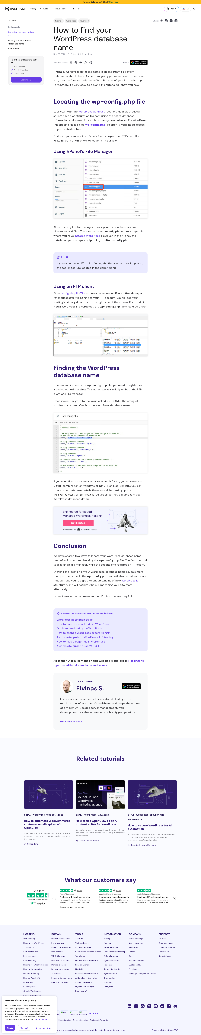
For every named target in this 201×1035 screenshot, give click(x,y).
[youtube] (156, 1006)
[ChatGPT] (71, 62)
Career (132, 951)
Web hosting (29, 938)
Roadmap (108, 965)
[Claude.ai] (76, 62)
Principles (133, 969)
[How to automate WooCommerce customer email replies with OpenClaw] (48, 794)
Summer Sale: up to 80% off (100, 2)
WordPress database (91, 111)
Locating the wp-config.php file (22, 34)
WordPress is (130, 580)
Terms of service (80, 1020)
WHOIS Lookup (58, 956)
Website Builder (82, 943)
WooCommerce (54, 815)
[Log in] (194, 9)
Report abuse (165, 956)
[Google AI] (80, 62)
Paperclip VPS (29, 986)
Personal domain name (61, 978)
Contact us (164, 951)
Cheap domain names (61, 947)
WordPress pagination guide (75, 619)
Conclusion (13, 48)
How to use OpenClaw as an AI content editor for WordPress (96, 822)
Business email (29, 956)
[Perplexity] (90, 62)
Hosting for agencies (32, 969)
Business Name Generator (87, 973)
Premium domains (59, 982)
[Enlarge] (144, 165)
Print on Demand (83, 965)
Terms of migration (112, 969)
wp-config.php (95, 124)
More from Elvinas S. (71, 721)
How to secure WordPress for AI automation (150, 827)
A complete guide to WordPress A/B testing (85, 637)
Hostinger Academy (168, 947)
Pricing (33, 9)
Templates (80, 956)
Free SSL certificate (60, 960)
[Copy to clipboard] (161, 20)
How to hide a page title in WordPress (81, 641)
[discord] (175, 1006)
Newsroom (134, 947)
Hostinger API (81, 991)
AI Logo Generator (83, 982)
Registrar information (99, 1020)
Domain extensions (60, 969)
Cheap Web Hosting (32, 995)
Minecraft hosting (31, 973)
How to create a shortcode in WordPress (83, 624)
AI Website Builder (83, 947)
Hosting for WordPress (33, 943)
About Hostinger (136, 938)
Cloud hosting (29, 960)
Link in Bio (79, 969)
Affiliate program (111, 947)
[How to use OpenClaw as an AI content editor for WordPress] (100, 794)
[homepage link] (15, 9)
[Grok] (85, 62)
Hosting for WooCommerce (35, 965)
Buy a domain (57, 943)
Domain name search (61, 938)
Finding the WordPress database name (19, 42)
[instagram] (142, 1006)
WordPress (71, 21)
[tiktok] (169, 1006)
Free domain (57, 951)
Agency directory (112, 960)
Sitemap (108, 982)
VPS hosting (28, 947)
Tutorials (58, 21)
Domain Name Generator (86, 960)
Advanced (84, 21)
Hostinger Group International (142, 973)
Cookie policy (40, 1019)
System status (110, 973)
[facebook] (136, 1006)
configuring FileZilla (73, 293)
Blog (131, 956)
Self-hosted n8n (30, 951)
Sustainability (135, 965)
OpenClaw (28, 982)
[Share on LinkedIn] (176, 20)
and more (93, 1013)
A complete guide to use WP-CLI (78, 646)
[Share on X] (166, 20)
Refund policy (65, 1020)
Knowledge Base (166, 943)
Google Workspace (32, 991)
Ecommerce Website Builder (88, 951)
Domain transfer (58, 965)
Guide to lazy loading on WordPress (79, 628)
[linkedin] (129, 1006)
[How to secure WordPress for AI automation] (152, 794)
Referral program (111, 956)
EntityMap (108, 986)
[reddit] (162, 1006)
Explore (24, 80)
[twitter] (149, 1006)
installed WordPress (87, 236)
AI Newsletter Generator (86, 978)
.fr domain (56, 973)
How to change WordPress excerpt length (83, 633)
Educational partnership (115, 951)
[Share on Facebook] (171, 20)
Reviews (107, 943)
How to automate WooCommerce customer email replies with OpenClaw (47, 824)
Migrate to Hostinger (84, 986)
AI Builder (79, 938)
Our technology (136, 943)
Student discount (137, 960)
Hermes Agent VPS (31, 978)
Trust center (109, 978)
